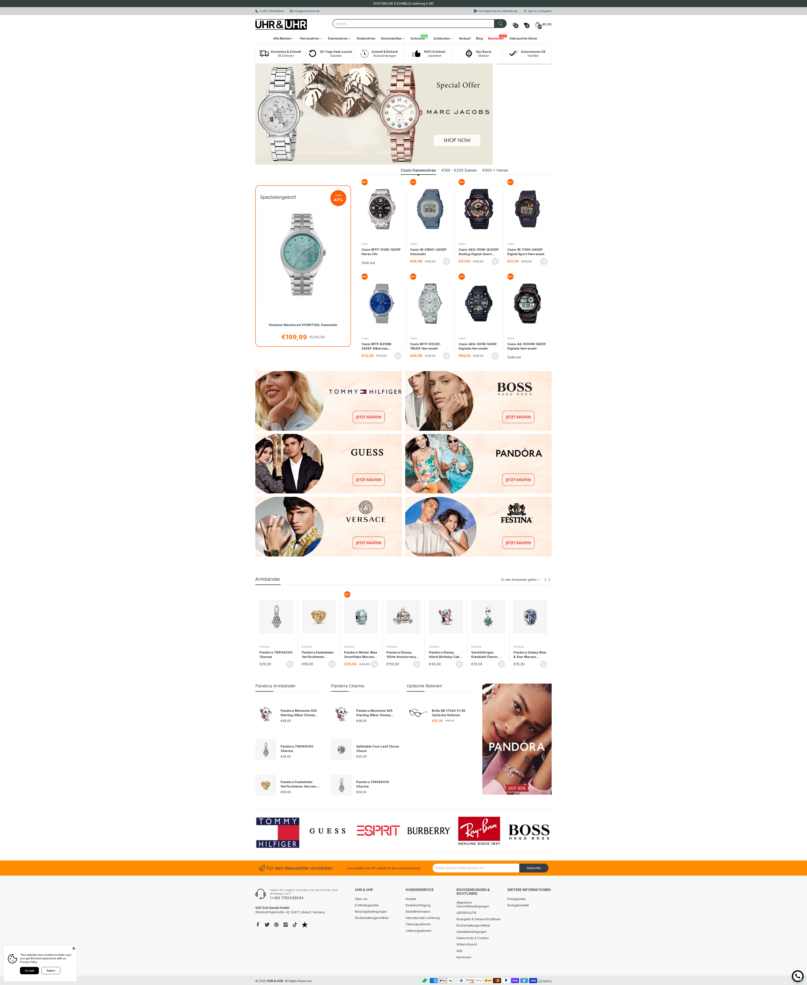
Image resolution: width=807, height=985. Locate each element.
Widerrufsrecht (466, 944)
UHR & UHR (275, 981)
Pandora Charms (347, 685)
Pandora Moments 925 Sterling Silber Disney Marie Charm (299, 713)
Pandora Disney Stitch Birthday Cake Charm (318, 654)
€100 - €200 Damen (459, 170)
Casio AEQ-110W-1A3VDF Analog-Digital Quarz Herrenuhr (479, 252)
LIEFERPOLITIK (466, 913)
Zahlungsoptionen (418, 924)
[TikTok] (294, 925)
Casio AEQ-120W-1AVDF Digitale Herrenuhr (478, 346)
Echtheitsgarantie (367, 905)
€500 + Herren (495, 170)
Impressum (463, 957)
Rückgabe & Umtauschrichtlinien (478, 919)
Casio (365, 243)
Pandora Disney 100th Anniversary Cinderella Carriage (275, 654)
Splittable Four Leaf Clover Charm (378, 748)
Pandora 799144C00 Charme (297, 748)
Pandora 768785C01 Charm (487, 654)
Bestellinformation (418, 911)
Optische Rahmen (424, 685)
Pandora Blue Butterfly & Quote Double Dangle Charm (527, 654)
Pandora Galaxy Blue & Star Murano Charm (402, 654)
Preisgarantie (516, 899)
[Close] (74, 948)
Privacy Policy (28, 962)
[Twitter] (267, 925)
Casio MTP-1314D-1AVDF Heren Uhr (381, 252)
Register (546, 11)
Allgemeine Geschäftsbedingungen (472, 904)
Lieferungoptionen (418, 930)
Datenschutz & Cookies (472, 938)
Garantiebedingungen (471, 931)
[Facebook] (257, 925)
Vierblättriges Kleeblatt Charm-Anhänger (358, 654)
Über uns (361, 899)
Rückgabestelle (518, 905)
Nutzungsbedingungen (371, 911)
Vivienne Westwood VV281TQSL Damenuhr (303, 325)
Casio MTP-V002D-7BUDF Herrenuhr (425, 346)
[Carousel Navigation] (547, 580)
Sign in (532, 11)
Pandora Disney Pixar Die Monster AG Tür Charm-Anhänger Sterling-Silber (444, 654)
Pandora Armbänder (275, 685)
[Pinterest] (276, 925)
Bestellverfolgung (418, 905)
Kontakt (411, 899)
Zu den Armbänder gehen (519, 579)
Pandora (265, 646)
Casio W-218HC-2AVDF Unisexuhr (428, 252)
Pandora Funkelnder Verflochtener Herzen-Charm (299, 784)
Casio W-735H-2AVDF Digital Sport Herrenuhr (526, 252)
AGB (459, 951)
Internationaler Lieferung (423, 918)
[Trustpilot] (305, 925)
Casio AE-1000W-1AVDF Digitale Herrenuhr (526, 346)
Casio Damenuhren (418, 170)
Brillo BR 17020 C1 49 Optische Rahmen (448, 713)
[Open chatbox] (798, 976)
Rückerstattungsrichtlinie (372, 918)
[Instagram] (285, 925)
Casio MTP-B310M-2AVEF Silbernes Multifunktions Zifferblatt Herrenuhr (378, 346)
